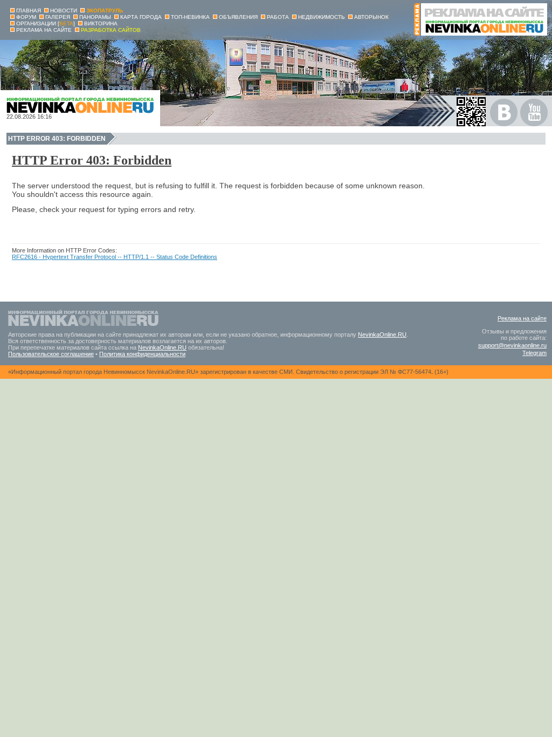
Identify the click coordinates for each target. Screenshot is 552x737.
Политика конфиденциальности (142, 354)
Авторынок (371, 17)
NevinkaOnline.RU (382, 334)
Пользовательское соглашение (51, 354)
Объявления (238, 17)
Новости (63, 10)
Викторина (101, 23)
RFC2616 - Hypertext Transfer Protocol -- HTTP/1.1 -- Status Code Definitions (114, 257)
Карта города (141, 17)
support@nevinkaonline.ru (512, 345)
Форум (26, 17)
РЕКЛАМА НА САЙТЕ (44, 30)
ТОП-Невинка (190, 17)
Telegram (534, 353)
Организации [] (45, 23)
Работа (278, 17)
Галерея (57, 17)
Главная (28, 10)
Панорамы (95, 17)
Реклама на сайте (522, 318)
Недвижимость (321, 17)
